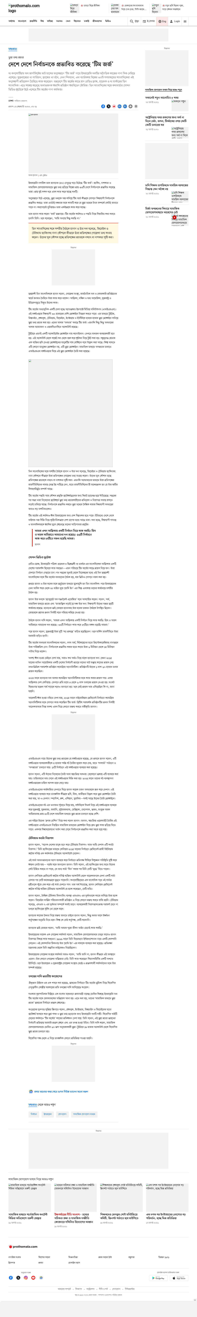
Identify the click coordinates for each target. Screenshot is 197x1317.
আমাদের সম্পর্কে (64, 1289)
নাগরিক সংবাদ (15, 1257)
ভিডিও (108, 21)
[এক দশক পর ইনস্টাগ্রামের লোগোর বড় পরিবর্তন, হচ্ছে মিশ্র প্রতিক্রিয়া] (167, 1198)
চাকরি (86, 21)
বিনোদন (77, 21)
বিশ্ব (42, 21)
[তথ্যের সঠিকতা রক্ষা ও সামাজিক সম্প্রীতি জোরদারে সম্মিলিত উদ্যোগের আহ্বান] (75, 1198)
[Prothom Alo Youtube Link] (35, 1278)
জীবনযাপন (97, 21)
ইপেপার (12, 1262)
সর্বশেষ (12, 21)
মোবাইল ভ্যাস (74, 1262)
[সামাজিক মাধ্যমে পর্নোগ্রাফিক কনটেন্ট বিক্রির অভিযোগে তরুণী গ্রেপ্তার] (30, 1198)
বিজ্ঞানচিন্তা (73, 1257)
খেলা (68, 21)
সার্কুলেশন (90, 1289)
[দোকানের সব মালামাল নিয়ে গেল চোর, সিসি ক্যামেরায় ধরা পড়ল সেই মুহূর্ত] (115, 8)
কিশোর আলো (44, 1257)
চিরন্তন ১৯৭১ (163, 1257)
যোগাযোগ (62, 1114)
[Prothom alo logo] (23, 1247)
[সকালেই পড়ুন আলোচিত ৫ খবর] (180, 105)
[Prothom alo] (28, 8)
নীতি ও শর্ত (103, 1289)
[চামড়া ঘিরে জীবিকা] (74, 8)
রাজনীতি (33, 21)
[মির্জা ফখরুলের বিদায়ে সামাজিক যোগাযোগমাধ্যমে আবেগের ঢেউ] (180, 220)
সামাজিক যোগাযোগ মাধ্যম (84, 1114)
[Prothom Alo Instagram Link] (27, 1278)
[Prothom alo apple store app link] (178, 1278)
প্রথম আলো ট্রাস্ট (105, 1257)
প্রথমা (41, 1262)
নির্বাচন (34, 1114)
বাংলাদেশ (22, 21)
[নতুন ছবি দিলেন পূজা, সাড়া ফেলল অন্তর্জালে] (156, 8)
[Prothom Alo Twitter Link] (20, 1278)
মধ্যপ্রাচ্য (13, 49)
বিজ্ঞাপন (78, 1289)
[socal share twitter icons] (109, 108)
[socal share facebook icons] (103, 108)
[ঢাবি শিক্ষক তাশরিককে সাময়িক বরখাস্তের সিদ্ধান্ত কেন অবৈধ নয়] (180, 196)
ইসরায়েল (47, 1114)
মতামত (59, 21)
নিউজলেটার (130, 1289)
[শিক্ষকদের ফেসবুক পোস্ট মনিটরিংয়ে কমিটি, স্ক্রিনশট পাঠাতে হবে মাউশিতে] (121, 1198)
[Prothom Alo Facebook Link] (12, 1278)
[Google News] (41, 1278)
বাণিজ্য (50, 21)
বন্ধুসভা (131, 1257)
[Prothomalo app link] (158, 1278)
